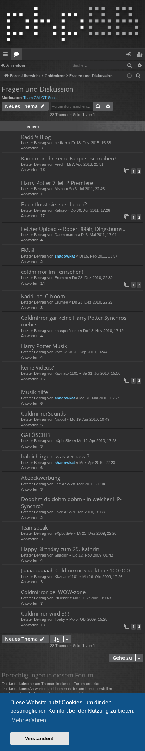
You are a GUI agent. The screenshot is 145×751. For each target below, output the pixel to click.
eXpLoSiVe (64, 441)
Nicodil (60, 419)
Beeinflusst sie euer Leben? (54, 204)
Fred (59, 164)
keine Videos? (37, 367)
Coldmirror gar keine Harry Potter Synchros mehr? (73, 321)
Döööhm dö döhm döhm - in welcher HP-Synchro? (71, 502)
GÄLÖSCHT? (35, 434)
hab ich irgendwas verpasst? (55, 456)
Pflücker (62, 598)
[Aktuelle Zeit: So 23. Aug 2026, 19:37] (129, 76)
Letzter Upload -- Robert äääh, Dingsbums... (74, 228)
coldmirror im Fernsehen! (52, 271)
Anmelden (16, 65)
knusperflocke (67, 330)
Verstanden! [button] (39, 738)
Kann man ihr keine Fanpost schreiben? (68, 158)
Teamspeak (34, 527)
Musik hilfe (34, 392)
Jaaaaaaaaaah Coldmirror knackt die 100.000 (75, 570)
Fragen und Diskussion (38, 89)
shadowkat (65, 256)
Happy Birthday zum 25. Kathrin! (61, 548)
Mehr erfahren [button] (28, 720)
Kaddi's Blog (36, 136)
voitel (59, 352)
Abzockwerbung (40, 477)
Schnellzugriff (7, 55)
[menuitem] (138, 76)
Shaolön (61, 555)
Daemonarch (66, 235)
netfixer (61, 143)
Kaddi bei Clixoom (43, 296)
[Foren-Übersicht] (72, 24)
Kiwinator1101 (66, 373)
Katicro (61, 210)
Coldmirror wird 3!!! (45, 613)
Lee (58, 484)
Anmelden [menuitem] (130, 55)
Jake (59, 512)
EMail (27, 250)
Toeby (60, 619)
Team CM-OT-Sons (40, 97)
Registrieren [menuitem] (141, 55)
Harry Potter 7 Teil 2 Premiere (57, 182)
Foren (18, 55)
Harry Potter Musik (44, 346)
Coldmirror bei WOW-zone (53, 592)
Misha (60, 189)
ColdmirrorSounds (43, 413)
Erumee (61, 277)
